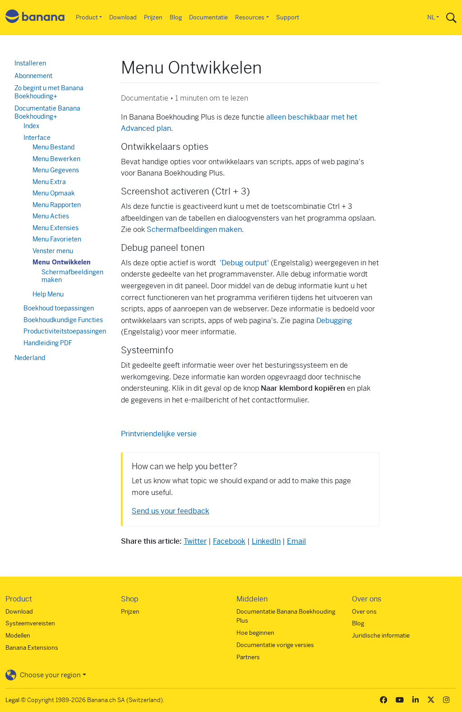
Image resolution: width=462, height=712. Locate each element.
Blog (176, 17)
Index (31, 126)
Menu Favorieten (56, 239)
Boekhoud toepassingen (58, 308)
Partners (248, 657)
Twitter (195, 541)
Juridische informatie (381, 635)
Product (87, 17)
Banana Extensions (31, 648)
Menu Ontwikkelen (61, 262)
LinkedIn (266, 541)
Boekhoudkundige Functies (63, 320)
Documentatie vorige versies (275, 645)
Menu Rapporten (56, 205)
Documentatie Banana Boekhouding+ (47, 112)
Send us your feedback (170, 511)
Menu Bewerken (56, 159)
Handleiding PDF (47, 343)
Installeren (30, 63)
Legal (12, 700)
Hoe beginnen (255, 633)
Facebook (229, 541)
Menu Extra (49, 182)
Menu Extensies (55, 228)
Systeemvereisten (30, 623)
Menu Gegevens (55, 170)
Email (296, 541)
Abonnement (33, 76)
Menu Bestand (53, 147)
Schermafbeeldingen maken (194, 229)
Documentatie (208, 17)
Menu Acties (50, 216)
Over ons (364, 611)
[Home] (35, 18)
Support (287, 17)
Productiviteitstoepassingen (64, 331)
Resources (249, 17)
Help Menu (48, 294)
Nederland (29, 358)
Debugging (334, 320)
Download (123, 17)
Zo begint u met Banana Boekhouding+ (48, 92)
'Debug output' (245, 263)
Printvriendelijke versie (159, 434)
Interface (37, 138)
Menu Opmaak (53, 193)
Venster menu (52, 251)
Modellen (17, 635)
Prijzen (153, 17)
